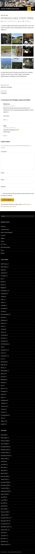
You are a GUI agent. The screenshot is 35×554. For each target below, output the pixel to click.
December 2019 (5, 446)
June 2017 (3, 535)
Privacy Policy (4, 552)
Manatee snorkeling (6, 86)
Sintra (2, 250)
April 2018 (3, 506)
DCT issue (3, 244)
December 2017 (5, 518)
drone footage (4, 314)
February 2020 (4, 440)
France (2, 326)
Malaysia (3, 364)
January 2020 (4, 443)
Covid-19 (3, 235)
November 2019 (5, 449)
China (2, 302)
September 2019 (5, 455)
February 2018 (4, 512)
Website (3, 186)
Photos (3, 15)
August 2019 (4, 458)
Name (2, 172)
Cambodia (3, 293)
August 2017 (4, 529)
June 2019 (3, 464)
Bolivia (2, 281)
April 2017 (3, 541)
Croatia (3, 311)
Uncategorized (4, 415)
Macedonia (3, 361)
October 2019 (4, 452)
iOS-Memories (4, 344)
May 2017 (3, 538)
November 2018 (5, 485)
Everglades (4, 92)
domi (20, 21)
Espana (2, 323)
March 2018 (4, 509)
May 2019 (3, 467)
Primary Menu (33, 9)
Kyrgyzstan (4, 356)
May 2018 (3, 503)
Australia (3, 275)
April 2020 (3, 434)
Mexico (2, 367)
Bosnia (2, 284)
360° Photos (4, 264)
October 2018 (4, 488)
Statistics (3, 226)
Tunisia (2, 409)
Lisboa (2, 241)
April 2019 (3, 470)
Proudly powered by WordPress (15, 552)
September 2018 (5, 491)
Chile (2, 299)
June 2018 (3, 500)
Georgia (3, 329)
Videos (2, 421)
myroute (3, 376)
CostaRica (3, 308)
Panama (3, 382)
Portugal (3, 391)
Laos (2, 358)
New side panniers (5, 247)
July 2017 (3, 532)
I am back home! (5, 229)
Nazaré (2, 253)
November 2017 (5, 520)
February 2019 (4, 476)
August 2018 (4, 494)
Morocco (3, 373)
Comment (4, 151)
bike (2, 278)
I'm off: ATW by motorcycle (10, 9)
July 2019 (3, 461)
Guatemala (3, 335)
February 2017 (4, 544)
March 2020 (4, 437)
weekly (2, 424)
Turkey (2, 412)
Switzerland (4, 400)
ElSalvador (3, 320)
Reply (6, 119)
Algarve (3, 238)
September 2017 (5, 526)
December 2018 (5, 482)
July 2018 (3, 497)
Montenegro (4, 370)
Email (2, 179)
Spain (2, 397)
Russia (2, 394)
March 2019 (4, 473)
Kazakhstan (4, 350)
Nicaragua (3, 379)
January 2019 (4, 479)
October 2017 (4, 523)
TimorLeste (4, 406)
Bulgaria (3, 287)
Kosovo (3, 353)
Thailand (3, 403)
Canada (3, 296)
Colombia (3, 305)
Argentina (3, 272)
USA (7, 15)
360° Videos (4, 267)
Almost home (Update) (6, 232)
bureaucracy (4, 290)
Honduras (3, 338)
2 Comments (27, 21)
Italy (2, 347)
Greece (3, 332)
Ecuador (3, 317)
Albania (3, 270)
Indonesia (3, 341)
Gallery (4, 21)
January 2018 (4, 515)
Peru (2, 385)
